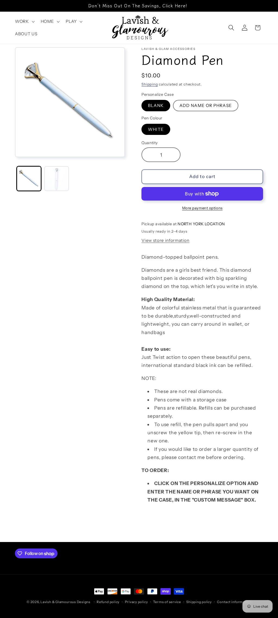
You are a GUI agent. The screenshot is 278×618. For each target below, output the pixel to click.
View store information (165, 240)
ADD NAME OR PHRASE (205, 105)
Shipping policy (199, 602)
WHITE (156, 129)
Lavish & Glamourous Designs (65, 602)
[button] (24, 21)
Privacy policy (136, 602)
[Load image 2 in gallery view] (56, 178)
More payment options (202, 208)
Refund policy (108, 602)
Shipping (149, 84)
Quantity (149, 142)
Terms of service (167, 602)
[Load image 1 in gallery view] (29, 178)
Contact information (234, 602)
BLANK (156, 105)
